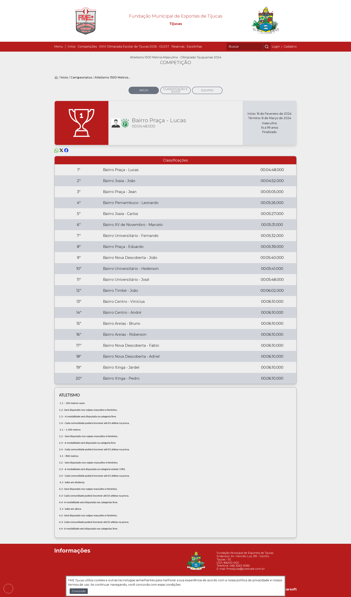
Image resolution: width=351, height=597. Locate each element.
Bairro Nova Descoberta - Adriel (131, 356)
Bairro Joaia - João (119, 181)
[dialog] (175, 586)
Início (72, 46)
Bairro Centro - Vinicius (124, 301)
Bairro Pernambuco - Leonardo (130, 203)
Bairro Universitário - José (126, 279)
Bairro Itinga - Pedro (121, 378)
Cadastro (290, 46)
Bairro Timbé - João (120, 290)
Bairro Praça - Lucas (121, 170)
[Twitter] (61, 150)
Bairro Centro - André (122, 312)
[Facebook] (66, 150)
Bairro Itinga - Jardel (121, 367)
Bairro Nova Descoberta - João (130, 257)
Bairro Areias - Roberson (124, 334)
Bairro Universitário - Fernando (130, 235)
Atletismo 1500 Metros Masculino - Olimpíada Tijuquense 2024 (175, 57)
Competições (87, 46)
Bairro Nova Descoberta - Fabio (131, 345)
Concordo (79, 591)
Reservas (177, 46)
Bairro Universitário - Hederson (131, 268)
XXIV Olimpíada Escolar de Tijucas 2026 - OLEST (134, 46)
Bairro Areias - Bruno (121, 323)
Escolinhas (194, 46)
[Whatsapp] (56, 150)
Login (276, 46)
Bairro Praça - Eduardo (123, 246)
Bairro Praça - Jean (120, 192)
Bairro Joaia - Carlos (120, 214)
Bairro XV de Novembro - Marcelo (133, 224)
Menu (58, 46)
